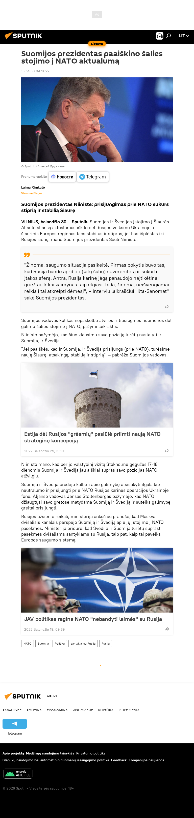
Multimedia (128, 710)
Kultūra (105, 710)
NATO (27, 643)
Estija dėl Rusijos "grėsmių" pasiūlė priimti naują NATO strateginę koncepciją (92, 437)
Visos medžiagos (31, 193)
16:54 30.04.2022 (35, 71)
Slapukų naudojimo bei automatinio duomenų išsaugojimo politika (56, 760)
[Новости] (62, 177)
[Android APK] (18, 774)
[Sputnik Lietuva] (25, 40)
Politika (60, 643)
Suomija (43, 643)
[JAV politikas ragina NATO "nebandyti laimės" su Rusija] (97, 580)
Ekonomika (57, 710)
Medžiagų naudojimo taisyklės (50, 753)
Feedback (119, 760)
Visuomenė (83, 710)
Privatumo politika (90, 753)
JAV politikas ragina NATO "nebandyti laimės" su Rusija (93, 619)
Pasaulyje (12, 710)
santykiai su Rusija (83, 643)
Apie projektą (13, 753)
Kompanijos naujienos (146, 760)
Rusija (106, 643)
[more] (167, 306)
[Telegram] (93, 177)
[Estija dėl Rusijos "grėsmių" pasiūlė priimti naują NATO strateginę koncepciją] (97, 395)
